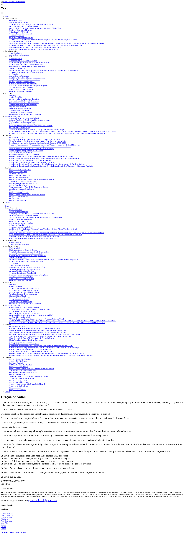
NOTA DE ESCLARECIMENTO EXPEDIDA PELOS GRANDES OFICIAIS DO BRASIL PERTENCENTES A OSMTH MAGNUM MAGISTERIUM (62, 131)
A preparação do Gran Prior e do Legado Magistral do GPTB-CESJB (32, 24)
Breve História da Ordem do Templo (21, 89)
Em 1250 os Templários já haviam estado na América (27, 78)
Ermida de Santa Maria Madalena (20, 30)
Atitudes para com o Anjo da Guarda (21, 189)
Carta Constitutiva (15, 53)
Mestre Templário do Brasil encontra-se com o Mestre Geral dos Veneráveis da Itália (37, 141)
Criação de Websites (20, 532)
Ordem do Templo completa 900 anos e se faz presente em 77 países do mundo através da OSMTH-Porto (44, 145)
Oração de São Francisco (17, 200)
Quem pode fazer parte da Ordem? (21, 38)
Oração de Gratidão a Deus (18, 197)
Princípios (12, 95)
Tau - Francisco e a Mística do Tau (21, 87)
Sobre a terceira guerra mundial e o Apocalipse (25, 124)
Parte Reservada (6, 521)
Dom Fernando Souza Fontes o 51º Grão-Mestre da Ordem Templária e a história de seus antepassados (43, 70)
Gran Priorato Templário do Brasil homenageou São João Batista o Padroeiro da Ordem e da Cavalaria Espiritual (47, 164)
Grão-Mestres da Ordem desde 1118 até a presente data (27, 66)
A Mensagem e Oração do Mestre (20, 112)
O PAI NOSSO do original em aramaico (23, 183)
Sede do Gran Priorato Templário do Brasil (23, 26)
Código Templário (15, 97)
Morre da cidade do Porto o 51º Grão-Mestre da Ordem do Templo (31, 149)
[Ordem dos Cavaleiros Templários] (13, 2)
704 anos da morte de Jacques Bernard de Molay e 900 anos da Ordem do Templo (37, 130)
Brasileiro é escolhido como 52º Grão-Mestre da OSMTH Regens (31, 162)
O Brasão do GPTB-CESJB (18, 32)
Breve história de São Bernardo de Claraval (24, 101)
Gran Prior (4, 523)
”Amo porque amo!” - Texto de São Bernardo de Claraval (28, 187)
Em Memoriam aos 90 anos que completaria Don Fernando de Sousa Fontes (34, 47)
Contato (7, 202)
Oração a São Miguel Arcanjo (19, 177)
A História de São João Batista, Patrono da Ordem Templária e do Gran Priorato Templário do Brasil (43, 40)
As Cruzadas (13, 74)
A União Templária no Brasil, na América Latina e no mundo (29, 120)
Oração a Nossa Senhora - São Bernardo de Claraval (27, 195)
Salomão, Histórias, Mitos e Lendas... (21, 82)
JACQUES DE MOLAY (18, 68)
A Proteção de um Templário (19, 110)
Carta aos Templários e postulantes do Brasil (24, 118)
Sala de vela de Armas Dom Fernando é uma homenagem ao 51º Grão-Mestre (35, 28)
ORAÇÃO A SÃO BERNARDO (20, 175)
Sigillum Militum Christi (17, 107)
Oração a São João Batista (18, 172)
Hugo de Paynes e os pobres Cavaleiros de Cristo (25, 64)
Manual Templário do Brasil (18, 22)
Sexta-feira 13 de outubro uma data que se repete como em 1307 (30, 126)
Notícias (3, 525)
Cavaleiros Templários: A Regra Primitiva (23, 84)
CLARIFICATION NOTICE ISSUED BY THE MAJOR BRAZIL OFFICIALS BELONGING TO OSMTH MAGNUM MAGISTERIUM (57, 133)
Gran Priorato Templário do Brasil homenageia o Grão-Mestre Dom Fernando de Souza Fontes (41, 156)
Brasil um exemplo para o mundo (20, 152)
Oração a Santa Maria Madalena (20, 170)
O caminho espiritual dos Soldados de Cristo (24, 103)
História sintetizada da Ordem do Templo (23, 61)
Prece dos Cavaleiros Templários (20, 108)
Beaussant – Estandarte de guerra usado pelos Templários (28, 85)
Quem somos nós (6, 513)
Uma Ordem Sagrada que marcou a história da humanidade (29, 62)
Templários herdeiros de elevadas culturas (23, 105)
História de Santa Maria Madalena (20, 41)
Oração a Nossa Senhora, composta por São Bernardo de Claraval (31, 179)
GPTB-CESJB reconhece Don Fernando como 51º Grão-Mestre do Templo (34, 139)
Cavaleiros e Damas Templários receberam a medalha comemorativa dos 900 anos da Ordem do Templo (44, 158)
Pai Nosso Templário (16, 174)
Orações (3, 527)
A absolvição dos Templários (19, 55)
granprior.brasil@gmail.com (42, 500)
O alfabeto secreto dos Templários (20, 91)
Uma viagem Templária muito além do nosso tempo (26, 72)
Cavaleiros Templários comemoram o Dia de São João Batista (30, 160)
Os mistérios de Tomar (16, 137)
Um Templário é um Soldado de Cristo (22, 122)
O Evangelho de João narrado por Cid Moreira (25, 114)
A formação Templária (16, 36)
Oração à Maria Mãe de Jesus (19, 193)
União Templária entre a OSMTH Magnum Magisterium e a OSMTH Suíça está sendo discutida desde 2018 (45, 45)
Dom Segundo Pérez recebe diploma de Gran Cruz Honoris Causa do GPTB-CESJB (38, 143)
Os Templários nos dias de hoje (19, 128)
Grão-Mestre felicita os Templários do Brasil (24, 154)
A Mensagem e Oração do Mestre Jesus (22, 181)
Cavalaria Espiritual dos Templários (21, 34)
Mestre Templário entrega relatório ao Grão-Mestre (26, 151)
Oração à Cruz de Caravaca (18, 191)
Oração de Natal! (15, 198)
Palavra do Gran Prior (12, 116)
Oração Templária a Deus (18, 185)
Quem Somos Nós (15, 20)
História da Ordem (15, 59)
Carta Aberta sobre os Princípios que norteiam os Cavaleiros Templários (33, 49)
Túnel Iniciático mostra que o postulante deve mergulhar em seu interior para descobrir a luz (40, 147)
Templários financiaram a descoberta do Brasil (24, 80)
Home (7, 17)
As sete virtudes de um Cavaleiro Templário (24, 99)
